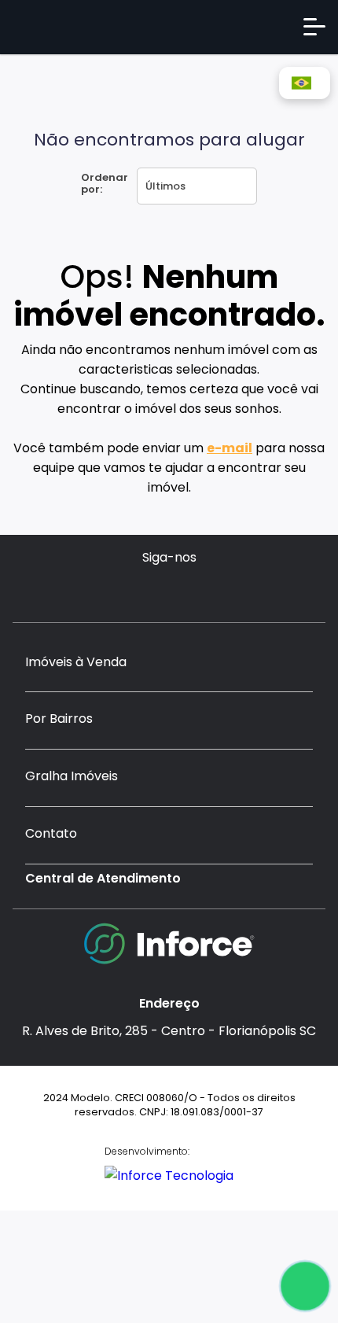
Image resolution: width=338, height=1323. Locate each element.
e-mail (229, 448)
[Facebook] (153, 590)
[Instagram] (123, 590)
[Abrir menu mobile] (314, 27)
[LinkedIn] (215, 590)
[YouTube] (184, 590)
